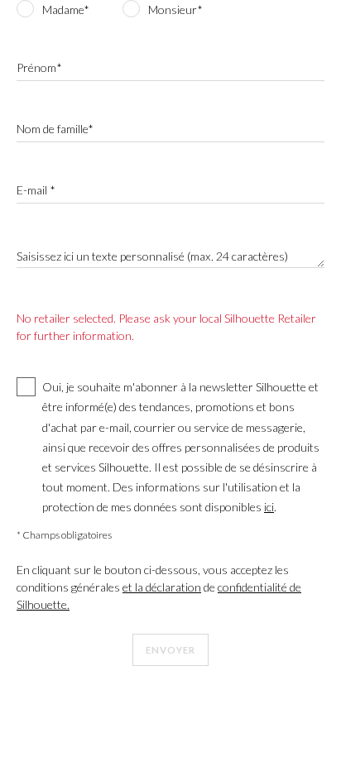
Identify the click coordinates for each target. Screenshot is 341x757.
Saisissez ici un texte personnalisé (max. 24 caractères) (152, 256)
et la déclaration (161, 587)
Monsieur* (175, 9)
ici (269, 507)
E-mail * (36, 190)
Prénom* (39, 67)
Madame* (65, 9)
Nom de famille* (55, 129)
